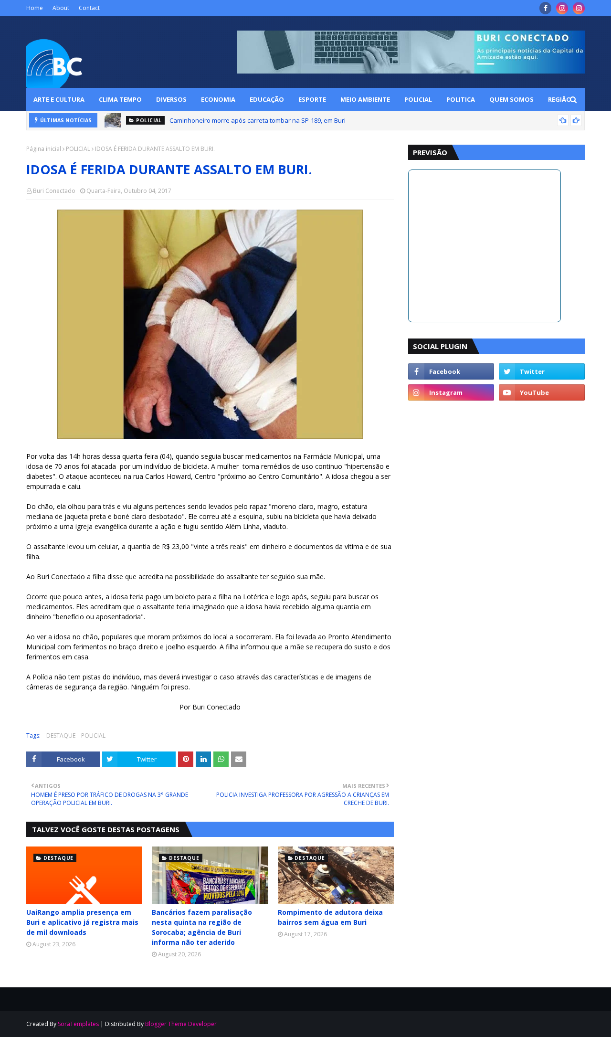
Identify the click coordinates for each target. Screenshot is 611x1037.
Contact (89, 8)
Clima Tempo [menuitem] (120, 99)
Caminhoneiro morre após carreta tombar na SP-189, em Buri (257, 120)
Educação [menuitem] (267, 99)
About (61, 8)
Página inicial (43, 149)
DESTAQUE (60, 735)
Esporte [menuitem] (312, 99)
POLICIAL (78, 149)
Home (34, 8)
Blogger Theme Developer (181, 1024)
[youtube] (542, 392)
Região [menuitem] (559, 99)
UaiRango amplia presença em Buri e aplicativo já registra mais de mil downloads (82, 922)
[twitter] (542, 371)
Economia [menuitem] (218, 99)
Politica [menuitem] (460, 99)
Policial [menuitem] (418, 99)
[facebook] (545, 8)
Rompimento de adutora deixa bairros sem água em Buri (330, 917)
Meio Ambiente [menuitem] (365, 99)
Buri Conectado (54, 191)
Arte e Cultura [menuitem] (58, 99)
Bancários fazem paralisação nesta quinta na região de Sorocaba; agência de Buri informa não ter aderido (202, 927)
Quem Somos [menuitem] (511, 99)
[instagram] (562, 8)
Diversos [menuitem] (171, 99)
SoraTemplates (78, 1024)
